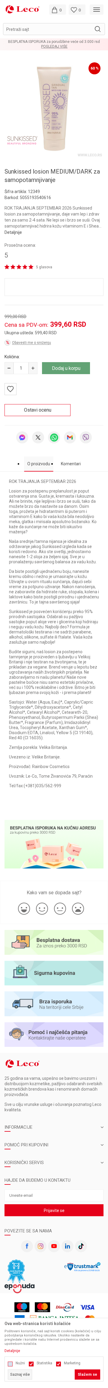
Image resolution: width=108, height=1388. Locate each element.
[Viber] (86, 437)
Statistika (44, 1363)
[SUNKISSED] (23, 140)
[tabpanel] (54, 108)
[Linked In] (68, 1246)
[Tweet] (38, 437)
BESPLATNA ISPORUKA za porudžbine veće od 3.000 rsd (54, 42)
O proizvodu (38, 463)
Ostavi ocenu (37, 410)
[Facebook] (27, 1246)
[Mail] (70, 437)
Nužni (20, 1363)
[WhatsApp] (54, 437)
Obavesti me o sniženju (31, 343)
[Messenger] (22, 437)
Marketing (72, 1363)
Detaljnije (13, 232)
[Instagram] (40, 1246)
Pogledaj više (54, 47)
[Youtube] (54, 1246)
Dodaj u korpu (66, 368)
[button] (54, 29)
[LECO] (22, 9)
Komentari (71, 463)
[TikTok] (81, 1246)
